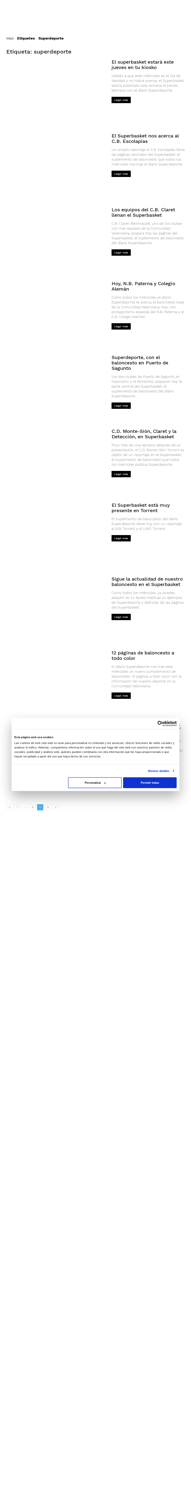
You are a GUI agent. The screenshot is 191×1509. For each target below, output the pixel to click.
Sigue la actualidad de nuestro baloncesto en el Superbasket (147, 581)
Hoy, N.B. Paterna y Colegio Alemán (143, 286)
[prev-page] (9, 807)
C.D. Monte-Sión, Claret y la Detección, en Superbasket (144, 433)
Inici (10, 38)
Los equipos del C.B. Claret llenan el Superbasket (143, 212)
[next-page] (55, 807)
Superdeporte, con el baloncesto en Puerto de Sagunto (140, 363)
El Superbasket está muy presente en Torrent (141, 507)
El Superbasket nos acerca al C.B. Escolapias (145, 138)
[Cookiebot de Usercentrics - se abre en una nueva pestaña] (160, 723)
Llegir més (121, 99)
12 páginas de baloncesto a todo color (143, 655)
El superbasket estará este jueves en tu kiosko (143, 64)
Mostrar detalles (159, 770)
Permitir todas (150, 782)
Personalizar (93, 782)
